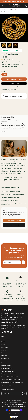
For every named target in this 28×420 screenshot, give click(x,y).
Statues (3, 344)
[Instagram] (5, 332)
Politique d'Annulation (7, 385)
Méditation (4, 350)
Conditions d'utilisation (7, 371)
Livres (3, 353)
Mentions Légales (6, 365)
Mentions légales (22, 406)
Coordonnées (19, 404)
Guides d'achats (5, 339)
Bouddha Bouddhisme (16, 414)
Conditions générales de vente (9, 406)
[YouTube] (8, 332)
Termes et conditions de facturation (10, 379)
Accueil (3, 9)
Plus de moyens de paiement (14, 86)
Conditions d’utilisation (20, 402)
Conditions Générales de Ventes (9, 376)
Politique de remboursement (14, 400)
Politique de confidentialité (8, 374)
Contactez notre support (14, 220)
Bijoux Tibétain (15, 9)
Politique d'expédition (7, 368)
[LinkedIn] (11, 332)
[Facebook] (2, 332)
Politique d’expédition (10, 404)
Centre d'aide (5, 358)
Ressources (4, 355)
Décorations (4, 347)
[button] (3, 45)
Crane (4, 74)
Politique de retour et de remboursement (12, 382)
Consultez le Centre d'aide (14, 225)
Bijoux (8, 9)
